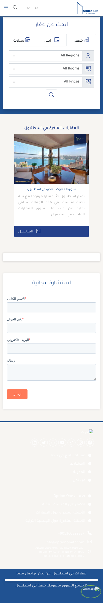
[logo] (87, 9)
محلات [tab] (19, 41)
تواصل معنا (26, 574)
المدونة (79, 472)
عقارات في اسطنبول (69, 574)
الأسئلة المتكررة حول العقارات (60, 513)
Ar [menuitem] (28, 8)
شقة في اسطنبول (31, 586)
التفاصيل (26, 232)
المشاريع (77, 464)
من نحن (79, 481)
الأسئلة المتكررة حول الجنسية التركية (55, 521)
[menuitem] (36, 9)
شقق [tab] (79, 41)
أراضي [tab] (49, 41)
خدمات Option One (69, 496)
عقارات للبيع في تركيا (68, 456)
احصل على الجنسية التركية (63, 505)
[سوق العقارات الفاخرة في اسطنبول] (51, 161)
